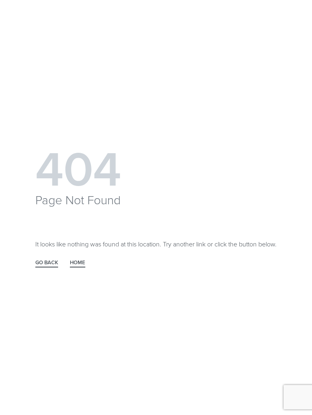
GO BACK (46, 263)
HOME (77, 263)
